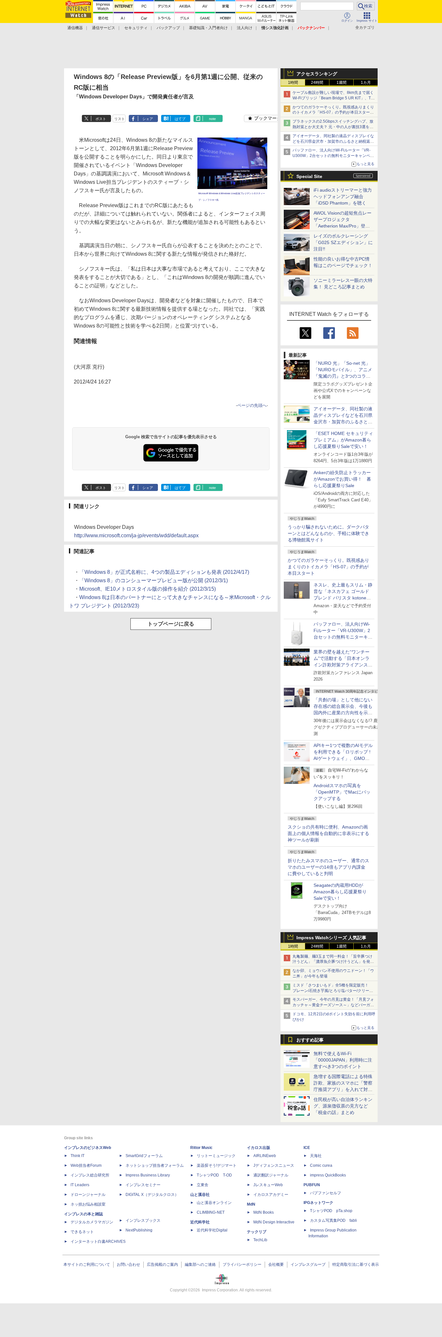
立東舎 (202, 1185)
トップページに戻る (171, 624)
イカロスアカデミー (270, 1194)
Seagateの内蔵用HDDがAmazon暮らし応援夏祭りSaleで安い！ (340, 892)
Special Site (309, 176)
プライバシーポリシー (242, 1264)
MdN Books (263, 1212)
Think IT (77, 1155)
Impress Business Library (148, 1175)
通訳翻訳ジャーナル (270, 1175)
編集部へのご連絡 (200, 1264)
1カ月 (366, 82)
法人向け (244, 28)
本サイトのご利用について (86, 1264)
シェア (147, 119)
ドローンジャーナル (88, 1194)
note (212, 119)
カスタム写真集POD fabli (333, 1220)
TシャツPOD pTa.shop (331, 1211)
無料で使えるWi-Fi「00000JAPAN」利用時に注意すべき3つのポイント (343, 1060)
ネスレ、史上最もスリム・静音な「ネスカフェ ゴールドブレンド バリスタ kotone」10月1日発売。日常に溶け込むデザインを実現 (343, 597)
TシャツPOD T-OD (214, 1175)
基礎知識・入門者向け (208, 28)
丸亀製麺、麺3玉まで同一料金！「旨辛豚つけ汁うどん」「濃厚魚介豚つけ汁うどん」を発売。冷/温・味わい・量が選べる (332, 962)
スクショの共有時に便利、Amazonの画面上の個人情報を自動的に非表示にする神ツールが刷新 (328, 833)
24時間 (317, 82)
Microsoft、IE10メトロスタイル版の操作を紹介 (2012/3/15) (147, 589)
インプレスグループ (308, 1264)
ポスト (100, 119)
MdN (251, 1204)
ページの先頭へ (252, 405)
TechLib (260, 1240)
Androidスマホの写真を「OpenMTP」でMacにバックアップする (342, 792)
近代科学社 (200, 1222)
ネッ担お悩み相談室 (88, 1204)
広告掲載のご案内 (162, 1264)
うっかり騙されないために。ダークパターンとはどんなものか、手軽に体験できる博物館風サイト (328, 533)
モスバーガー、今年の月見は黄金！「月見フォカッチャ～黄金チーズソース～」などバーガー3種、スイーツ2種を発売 (333, 1005)
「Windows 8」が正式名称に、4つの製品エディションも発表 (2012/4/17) (164, 572)
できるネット (82, 1232)
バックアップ (168, 28)
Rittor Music (201, 1147)
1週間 (342, 82)
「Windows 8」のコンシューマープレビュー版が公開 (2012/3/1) (153, 580)
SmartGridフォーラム (144, 1155)
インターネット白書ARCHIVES (98, 1241)
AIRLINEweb (264, 1155)
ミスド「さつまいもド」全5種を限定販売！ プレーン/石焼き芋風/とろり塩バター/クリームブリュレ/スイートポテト (333, 990)
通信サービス (103, 28)
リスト (119, 119)
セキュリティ (136, 28)
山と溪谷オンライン (214, 1202)
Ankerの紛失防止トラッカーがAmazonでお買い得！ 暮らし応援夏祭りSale (342, 479)
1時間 (293, 82)
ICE (307, 1147)
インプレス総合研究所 (90, 1175)
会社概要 (276, 1264)
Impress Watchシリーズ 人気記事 (331, 937)
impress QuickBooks (328, 1175)
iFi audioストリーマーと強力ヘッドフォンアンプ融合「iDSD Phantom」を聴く (343, 196)
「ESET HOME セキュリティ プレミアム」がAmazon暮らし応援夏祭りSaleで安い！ (343, 440)
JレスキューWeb (268, 1185)
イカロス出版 (258, 1147)
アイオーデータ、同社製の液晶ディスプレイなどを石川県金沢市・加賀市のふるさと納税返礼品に (333, 141)
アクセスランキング (316, 73)
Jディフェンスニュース (273, 1165)
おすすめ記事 (310, 1039)
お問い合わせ (128, 1264)
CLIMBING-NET (211, 1212)
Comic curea (321, 1165)
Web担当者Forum (86, 1165)
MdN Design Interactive (273, 1222)
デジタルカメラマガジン (92, 1222)
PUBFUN (312, 1185)
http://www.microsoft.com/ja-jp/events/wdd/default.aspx (136, 535)
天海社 (316, 1155)
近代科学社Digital (212, 1230)
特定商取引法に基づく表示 (355, 1264)
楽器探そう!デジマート (217, 1165)
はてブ (180, 119)
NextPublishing (139, 1230)
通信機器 (75, 28)
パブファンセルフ (325, 1193)
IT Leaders (80, 1185)
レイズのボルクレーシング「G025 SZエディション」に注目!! (343, 242)
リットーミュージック (216, 1155)
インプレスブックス (143, 1220)
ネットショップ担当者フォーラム (155, 1165)
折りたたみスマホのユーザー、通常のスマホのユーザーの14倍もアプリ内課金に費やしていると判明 (328, 867)
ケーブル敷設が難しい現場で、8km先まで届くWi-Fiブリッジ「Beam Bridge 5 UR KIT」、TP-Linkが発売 (334, 98)
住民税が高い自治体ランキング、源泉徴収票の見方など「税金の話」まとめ (343, 1106)
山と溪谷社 (200, 1194)
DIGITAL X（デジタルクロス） (152, 1194)
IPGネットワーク (318, 1202)
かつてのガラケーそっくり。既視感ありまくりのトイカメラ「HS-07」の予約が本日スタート (328, 567)
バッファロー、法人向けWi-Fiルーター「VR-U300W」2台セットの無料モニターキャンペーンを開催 (333, 155)
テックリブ (256, 1232)
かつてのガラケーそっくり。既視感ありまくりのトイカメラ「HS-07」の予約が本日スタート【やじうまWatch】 (333, 112)
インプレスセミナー (143, 1185)
